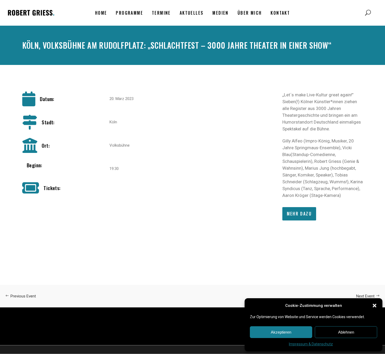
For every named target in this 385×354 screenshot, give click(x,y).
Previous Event (23, 296)
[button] (374, 305)
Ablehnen (346, 332)
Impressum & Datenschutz (311, 344)
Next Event (365, 296)
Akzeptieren (281, 332)
